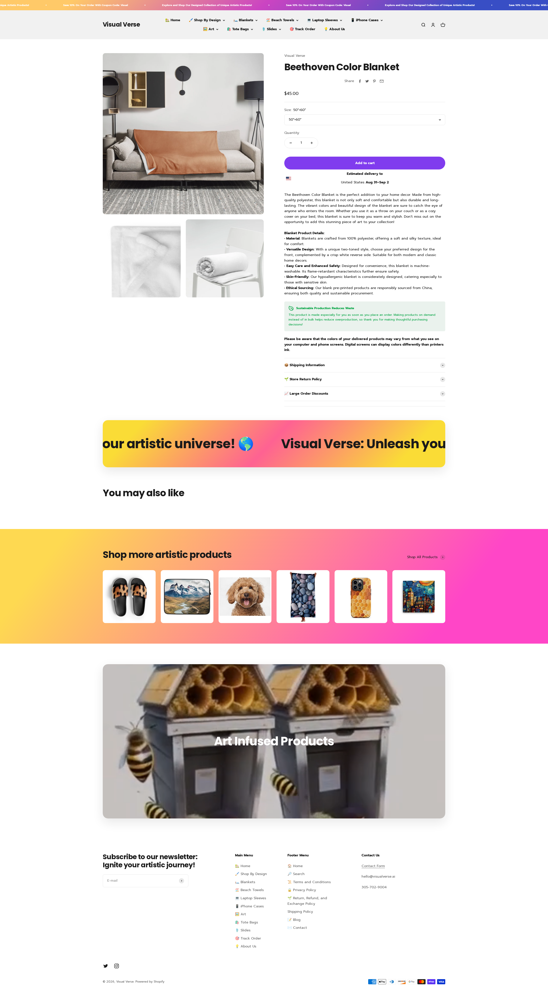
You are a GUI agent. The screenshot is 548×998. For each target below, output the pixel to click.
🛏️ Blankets (243, 20)
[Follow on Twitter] (106, 966)
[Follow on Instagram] (116, 966)
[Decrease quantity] (290, 143)
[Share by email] (381, 81)
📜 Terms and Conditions (309, 882)
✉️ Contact (297, 927)
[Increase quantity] (311, 143)
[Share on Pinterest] (374, 81)
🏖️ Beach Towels (280, 20)
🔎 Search (296, 874)
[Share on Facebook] (359, 81)
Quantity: (292, 132)
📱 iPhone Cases (364, 20)
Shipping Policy (300, 911)
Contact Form (373, 866)
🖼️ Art (208, 29)
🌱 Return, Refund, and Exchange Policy (307, 901)
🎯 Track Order (302, 29)
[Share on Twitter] (367, 81)
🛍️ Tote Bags (238, 29)
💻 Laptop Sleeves (322, 20)
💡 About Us (334, 29)
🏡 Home (172, 20)
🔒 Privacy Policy (301, 890)
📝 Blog (294, 919)
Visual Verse (294, 55)
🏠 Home (295, 866)
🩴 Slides (269, 29)
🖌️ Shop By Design (205, 20)
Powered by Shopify (150, 981)
